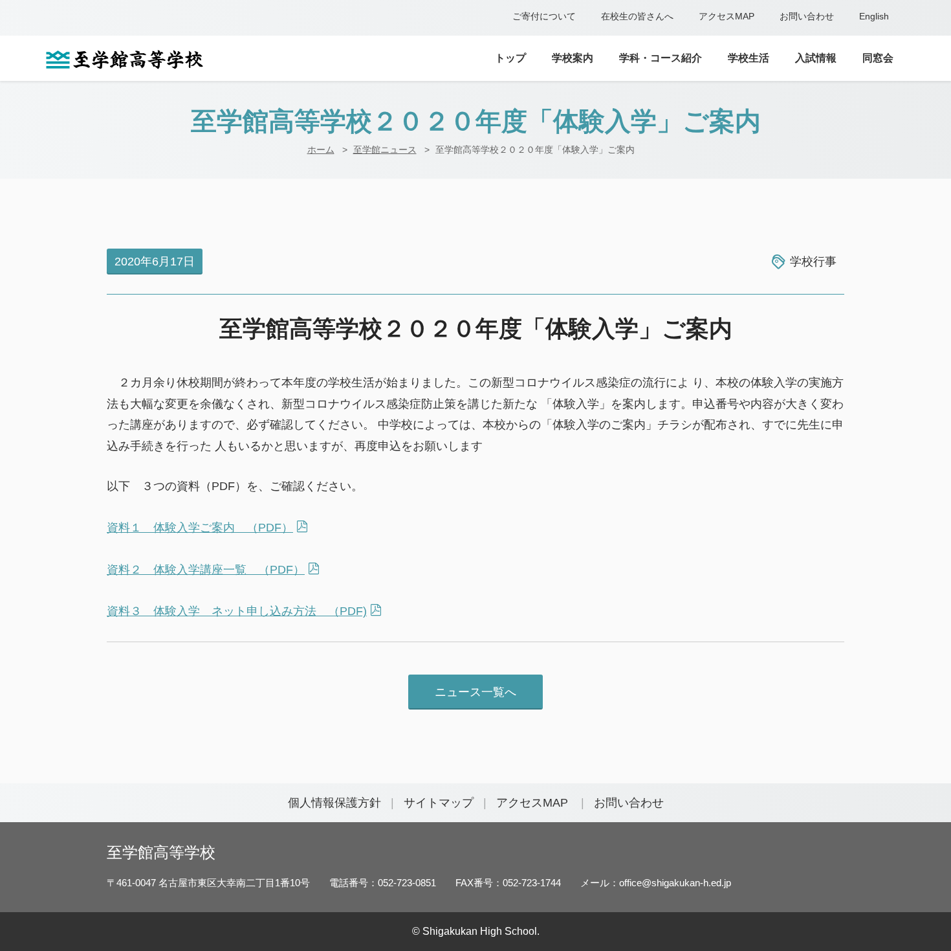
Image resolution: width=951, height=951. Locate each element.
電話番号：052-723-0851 (382, 882)
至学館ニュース (385, 149)
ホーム (320, 149)
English (874, 16)
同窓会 (877, 57)
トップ (510, 57)
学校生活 (748, 57)
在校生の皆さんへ (637, 16)
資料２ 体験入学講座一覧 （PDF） (206, 569)
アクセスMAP (726, 16)
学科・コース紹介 (660, 57)
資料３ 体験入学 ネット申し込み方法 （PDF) (237, 611)
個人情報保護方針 (334, 802)
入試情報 (815, 57)
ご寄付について (544, 16)
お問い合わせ (807, 16)
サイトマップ (439, 802)
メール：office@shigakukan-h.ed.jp (655, 882)
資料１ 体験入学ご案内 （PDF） (200, 527)
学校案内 (572, 57)
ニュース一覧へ (475, 692)
